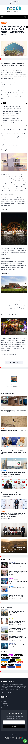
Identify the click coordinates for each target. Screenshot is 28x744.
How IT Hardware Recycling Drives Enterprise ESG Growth (17, 564)
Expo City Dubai (5, 657)
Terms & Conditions (5, 705)
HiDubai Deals (4, 703)
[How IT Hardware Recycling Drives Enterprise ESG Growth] (5, 565)
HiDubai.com (4, 701)
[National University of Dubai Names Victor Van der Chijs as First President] (5, 573)
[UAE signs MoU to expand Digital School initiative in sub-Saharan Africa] (14, 530)
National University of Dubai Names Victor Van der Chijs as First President (18, 573)
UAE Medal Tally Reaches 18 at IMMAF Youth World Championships (18, 580)
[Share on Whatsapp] (14, 362)
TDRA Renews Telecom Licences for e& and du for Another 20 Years (18, 629)
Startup (4, 666)
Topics (2, 699)
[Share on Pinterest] (17, 362)
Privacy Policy (4, 707)
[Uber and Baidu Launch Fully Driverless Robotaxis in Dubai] (5, 597)
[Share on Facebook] (7, 362)
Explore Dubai (18, 655)
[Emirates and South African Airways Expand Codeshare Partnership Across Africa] (14, 484)
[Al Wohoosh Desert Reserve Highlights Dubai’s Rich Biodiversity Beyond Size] (14, 421)
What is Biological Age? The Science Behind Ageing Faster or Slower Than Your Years (17, 621)
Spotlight (18, 664)
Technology (12, 562)
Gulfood (12, 659)
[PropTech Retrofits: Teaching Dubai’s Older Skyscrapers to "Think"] (5, 612)
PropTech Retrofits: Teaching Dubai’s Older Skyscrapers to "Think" (16, 613)
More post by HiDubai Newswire (14, 386)
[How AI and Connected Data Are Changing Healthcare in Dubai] (5, 646)
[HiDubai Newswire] (14, 382)
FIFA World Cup (15, 657)
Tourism (4, 22)
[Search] (25, 17)
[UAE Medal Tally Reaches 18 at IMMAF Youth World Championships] (5, 581)
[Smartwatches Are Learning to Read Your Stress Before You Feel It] (5, 637)
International (12, 662)
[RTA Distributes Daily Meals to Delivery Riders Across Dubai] (5, 589)
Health (11, 618)
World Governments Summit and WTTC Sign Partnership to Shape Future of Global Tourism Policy (13, 452)
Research (11, 664)
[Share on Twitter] (10, 362)
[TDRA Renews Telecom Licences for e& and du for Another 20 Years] (5, 629)
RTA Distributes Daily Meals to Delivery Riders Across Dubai (16, 588)
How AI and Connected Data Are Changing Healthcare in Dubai (17, 645)
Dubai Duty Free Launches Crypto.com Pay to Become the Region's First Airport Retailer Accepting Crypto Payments (13, 515)
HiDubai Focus (11, 741)
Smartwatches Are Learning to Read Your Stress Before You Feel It (17, 638)
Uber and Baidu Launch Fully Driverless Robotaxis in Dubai (16, 596)
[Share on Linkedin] (21, 362)
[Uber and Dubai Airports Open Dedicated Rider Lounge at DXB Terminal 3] (14, 401)
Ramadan (4, 664)
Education (4, 655)
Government (4, 470)
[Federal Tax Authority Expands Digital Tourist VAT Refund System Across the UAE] (14, 463)
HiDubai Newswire (5, 37)
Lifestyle (20, 662)
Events (11, 578)
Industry (3, 408)
